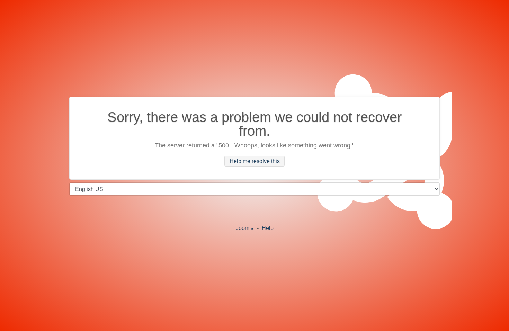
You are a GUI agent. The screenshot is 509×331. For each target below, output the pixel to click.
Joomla (245, 228)
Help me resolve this (255, 161)
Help (268, 228)
